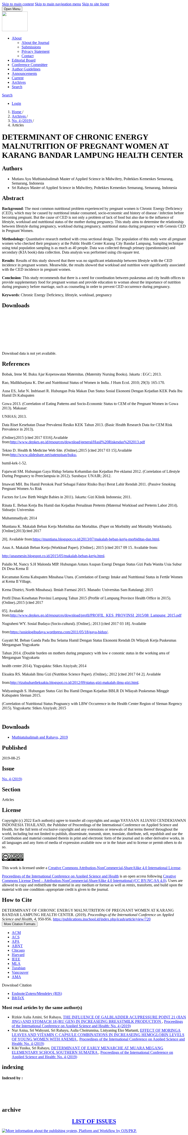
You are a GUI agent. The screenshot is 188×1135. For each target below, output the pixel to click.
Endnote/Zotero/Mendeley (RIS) (37, 993)
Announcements (24, 73)
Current (18, 78)
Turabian (18, 968)
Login (16, 103)
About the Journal (35, 43)
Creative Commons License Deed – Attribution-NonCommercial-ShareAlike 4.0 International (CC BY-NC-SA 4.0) (89, 878)
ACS (16, 937)
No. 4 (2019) (22, 121)
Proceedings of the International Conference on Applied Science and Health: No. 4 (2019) (97, 1023)
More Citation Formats (19, 924)
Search (17, 87)
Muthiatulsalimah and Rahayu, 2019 (40, 737)
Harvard (18, 955)
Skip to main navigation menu (58, 4)
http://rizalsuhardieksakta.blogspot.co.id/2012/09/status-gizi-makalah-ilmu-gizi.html (74, 682)
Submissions (31, 47)
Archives (19, 82)
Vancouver (20, 972)
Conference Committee (29, 65)
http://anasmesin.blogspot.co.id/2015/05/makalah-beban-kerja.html (53, 556)
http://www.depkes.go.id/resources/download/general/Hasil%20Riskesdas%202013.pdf (77, 442)
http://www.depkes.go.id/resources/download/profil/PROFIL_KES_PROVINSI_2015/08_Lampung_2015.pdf (95, 615)
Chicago (18, 950)
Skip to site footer (95, 4)
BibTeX (18, 998)
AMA (16, 977)
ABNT (17, 946)
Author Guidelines (26, 69)
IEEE (16, 959)
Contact (28, 56)
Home (17, 112)
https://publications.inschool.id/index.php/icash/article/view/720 (102, 919)
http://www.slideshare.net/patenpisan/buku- (43, 455)
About (17, 38)
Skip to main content (18, 4)
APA (16, 941)
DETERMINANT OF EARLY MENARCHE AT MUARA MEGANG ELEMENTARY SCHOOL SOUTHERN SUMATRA (87, 1050)
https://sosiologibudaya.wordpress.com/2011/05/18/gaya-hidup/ (59, 632)
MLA (16, 963)
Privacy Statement (35, 51)
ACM (16, 933)
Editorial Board (23, 60)
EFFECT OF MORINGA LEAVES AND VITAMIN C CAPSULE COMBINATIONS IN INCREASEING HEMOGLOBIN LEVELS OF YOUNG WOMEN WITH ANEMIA (98, 1034)
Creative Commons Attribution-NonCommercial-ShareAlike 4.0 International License (114, 868)
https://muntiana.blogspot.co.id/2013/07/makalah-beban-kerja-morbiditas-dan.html (96, 539)
